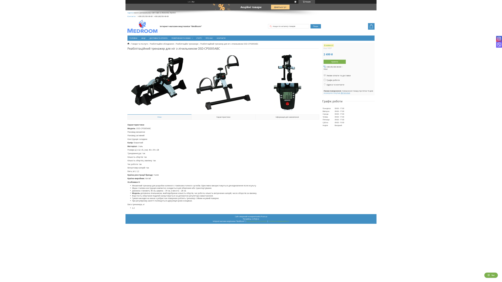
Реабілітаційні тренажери (187, 44)
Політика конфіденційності (279, 221)
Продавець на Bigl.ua (251, 219)
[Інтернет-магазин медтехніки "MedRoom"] (142, 26)
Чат (493, 275)
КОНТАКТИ (221, 38)
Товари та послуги (139, 44)
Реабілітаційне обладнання (162, 44)
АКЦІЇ (143, 38)
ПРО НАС (209, 38)
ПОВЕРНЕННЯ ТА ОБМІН (181, 38)
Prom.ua (264, 216)
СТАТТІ (199, 38)
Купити (334, 61)
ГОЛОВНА (133, 38)
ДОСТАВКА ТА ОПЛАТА (158, 38)
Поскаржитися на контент (257, 221)
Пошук (315, 26)
